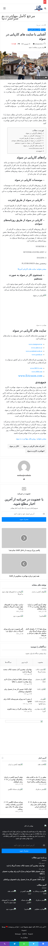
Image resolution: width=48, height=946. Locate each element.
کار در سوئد (13, 446)
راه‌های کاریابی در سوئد (33, 133)
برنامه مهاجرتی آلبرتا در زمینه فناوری (19, 709)
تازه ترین (25, 662)
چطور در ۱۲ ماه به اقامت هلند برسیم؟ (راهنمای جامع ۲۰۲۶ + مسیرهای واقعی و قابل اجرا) (36, 779)
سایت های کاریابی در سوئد (32, 146)
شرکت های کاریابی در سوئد (33, 446)
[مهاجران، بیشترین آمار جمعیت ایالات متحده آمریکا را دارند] (39, 672)
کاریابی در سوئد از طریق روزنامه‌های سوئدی (26, 140)
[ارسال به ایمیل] (33, 44)
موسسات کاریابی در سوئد (32, 136)
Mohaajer (18, 934)
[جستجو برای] (45, 9)
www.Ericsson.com (35, 148)
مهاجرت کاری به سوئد (35, 451)
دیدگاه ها (8, 662)
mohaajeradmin (39, 44)
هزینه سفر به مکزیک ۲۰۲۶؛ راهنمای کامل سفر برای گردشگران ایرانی (37, 804)
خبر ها (38, 25)
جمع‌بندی (39, 151)
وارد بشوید (29, 653)
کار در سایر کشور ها (34, 30)
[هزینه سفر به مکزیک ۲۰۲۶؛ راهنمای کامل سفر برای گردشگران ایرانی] (35, 794)
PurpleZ (24, 930)
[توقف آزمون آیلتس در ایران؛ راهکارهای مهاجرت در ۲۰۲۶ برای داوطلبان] (35, 597)
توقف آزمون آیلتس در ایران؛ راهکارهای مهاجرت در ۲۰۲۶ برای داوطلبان (37, 607)
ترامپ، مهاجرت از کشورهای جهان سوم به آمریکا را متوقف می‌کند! (13, 607)
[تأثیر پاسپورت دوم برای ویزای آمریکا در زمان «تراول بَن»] (12, 621)
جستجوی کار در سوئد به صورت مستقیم (28, 143)
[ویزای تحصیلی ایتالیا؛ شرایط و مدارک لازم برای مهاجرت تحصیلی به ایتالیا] (39, 682)
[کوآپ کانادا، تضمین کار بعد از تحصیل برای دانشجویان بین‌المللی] (39, 692)
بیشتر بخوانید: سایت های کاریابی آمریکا (31, 269)
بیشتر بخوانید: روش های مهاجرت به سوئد (31, 439)
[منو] (4, 9)
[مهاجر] (38, 8)
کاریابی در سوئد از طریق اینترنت (30, 138)
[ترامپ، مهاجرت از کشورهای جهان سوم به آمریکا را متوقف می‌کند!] (12, 597)
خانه (42, 25)
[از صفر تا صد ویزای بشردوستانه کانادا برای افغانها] (39, 702)
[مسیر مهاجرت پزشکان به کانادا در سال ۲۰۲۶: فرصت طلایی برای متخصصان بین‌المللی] (39, 894)
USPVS (24, 934)
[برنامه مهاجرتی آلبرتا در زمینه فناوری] (39, 712)
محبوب (40, 662)
